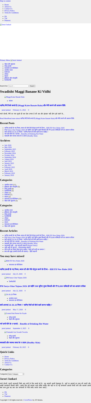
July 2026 (7, 145)
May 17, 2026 (18, 310)
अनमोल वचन (8, 70)
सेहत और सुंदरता (9, 64)
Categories (3, 374)
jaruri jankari (6, 110)
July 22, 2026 (18, 291)
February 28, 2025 (19, 347)
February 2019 (9, 173)
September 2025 (10, 149)
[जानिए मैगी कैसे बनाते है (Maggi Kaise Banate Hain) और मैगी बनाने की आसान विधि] (14, 97)
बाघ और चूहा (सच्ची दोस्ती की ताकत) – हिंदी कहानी (20, 251)
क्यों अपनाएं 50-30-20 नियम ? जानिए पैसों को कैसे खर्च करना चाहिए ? (26, 132)
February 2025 (9, 151)
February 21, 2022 (19, 110)
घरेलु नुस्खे (7, 66)
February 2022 (9, 167)
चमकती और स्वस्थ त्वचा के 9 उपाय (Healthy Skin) (20, 136)
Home (6, 5)
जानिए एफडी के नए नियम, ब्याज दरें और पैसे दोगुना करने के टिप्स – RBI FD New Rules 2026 (34, 128)
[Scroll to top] (0, 402)
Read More (37, 118)
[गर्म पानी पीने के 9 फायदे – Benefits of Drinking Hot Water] (15, 313)
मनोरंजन (7, 72)
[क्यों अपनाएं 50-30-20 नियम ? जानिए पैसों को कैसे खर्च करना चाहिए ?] (10, 294)
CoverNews (28, 400)
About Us (7, 7)
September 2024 (10, 157)
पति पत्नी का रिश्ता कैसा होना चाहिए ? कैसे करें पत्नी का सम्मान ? (24, 249)
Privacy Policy (9, 11)
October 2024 (9, 155)
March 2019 (8, 171)
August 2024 (9, 159)
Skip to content (5, 1)
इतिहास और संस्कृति (10, 78)
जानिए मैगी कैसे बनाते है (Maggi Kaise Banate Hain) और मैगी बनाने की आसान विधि (32, 105)
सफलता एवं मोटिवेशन (11, 68)
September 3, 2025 (20, 328)
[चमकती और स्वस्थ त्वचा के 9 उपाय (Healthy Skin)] (16, 332)
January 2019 (9, 175)
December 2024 (10, 153)
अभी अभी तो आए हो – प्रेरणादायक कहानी (17, 247)
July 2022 (7, 165)
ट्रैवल (6, 74)
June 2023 (8, 161)
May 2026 (8, 147)
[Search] (0, 84)
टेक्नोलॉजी (7, 80)
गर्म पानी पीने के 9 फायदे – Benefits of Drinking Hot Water (23, 134)
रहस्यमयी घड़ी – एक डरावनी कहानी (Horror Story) (20, 245)
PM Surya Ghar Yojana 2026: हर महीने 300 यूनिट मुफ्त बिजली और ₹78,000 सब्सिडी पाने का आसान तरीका (39, 130)
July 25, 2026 (18, 274)
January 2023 (9, 163)
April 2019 (8, 169)
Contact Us (8, 9)
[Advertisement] (45, 42)
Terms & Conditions (11, 13)
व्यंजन (6, 76)
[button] (5, 60)
